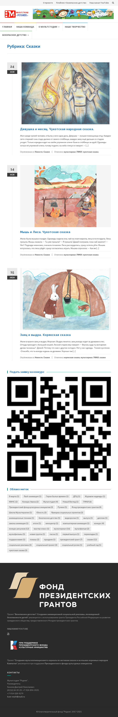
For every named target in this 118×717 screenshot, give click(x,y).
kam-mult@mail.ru (16, 696)
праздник (49, 539)
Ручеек (62, 507)
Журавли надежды (95, 496)
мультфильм (82, 528)
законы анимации (18, 523)
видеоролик (72, 518)
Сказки (46, 152)
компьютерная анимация (76, 523)
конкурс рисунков (19, 528)
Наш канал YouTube (99, 2)
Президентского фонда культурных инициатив (68, 663)
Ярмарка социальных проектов (67, 512)
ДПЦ (76, 496)
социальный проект (46, 545)
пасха (54, 534)
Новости (39, 152)
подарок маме (17, 539)
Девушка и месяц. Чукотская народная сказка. (57, 129)
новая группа (37, 534)
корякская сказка (72, 357)
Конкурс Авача (30, 501)
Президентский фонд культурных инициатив (31, 507)
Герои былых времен (57, 496)
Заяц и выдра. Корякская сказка (45, 335)
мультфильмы (17, 534)
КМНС (13, 501)
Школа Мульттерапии (20, 512)
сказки (103, 357)
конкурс (99, 523)
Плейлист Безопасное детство (71, 2)
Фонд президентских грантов (86, 507)
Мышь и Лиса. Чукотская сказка (45, 232)
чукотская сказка (90, 152)
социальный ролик (72, 545)
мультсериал (70, 152)
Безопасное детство (14, 35)
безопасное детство (49, 518)
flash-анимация (32, 496)
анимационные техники (21, 518)
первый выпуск (71, 534)
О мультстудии (48, 26)
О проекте (48, 2)
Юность (41, 512)
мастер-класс (41, 528)
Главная (7, 26)
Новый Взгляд (70, 501)
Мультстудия (50, 501)
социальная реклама (20, 545)
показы (34, 539)
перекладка (91, 534)
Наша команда (25, 26)
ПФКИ (79, 152)
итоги (37, 523)
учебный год (94, 545)
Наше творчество (75, 26)
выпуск (88, 518)
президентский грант (71, 539)
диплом (102, 518)
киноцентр (52, 523)
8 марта (14, 496)
